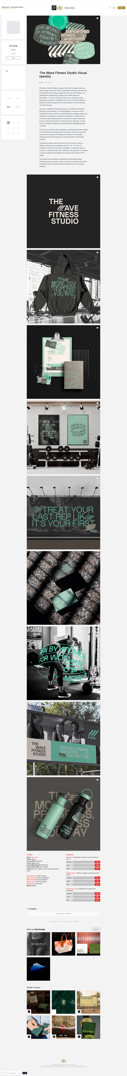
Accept (24, 1073)
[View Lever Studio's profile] (79, 1037)
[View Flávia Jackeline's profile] (29, 1037)
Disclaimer (80, 1065)
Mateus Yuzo (31, 881)
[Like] (97, 18)
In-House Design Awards (57, 1066)
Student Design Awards (81, 1066)
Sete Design (34, 857)
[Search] (110, 8)
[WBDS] (8, 122)
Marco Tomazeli (32, 878)
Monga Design (31, 883)
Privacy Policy (47, 1065)
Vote (97, 862)
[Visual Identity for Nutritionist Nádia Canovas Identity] (88, 944)
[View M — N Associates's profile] (54, 1011)
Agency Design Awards (45, 1066)
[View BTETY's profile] (29, 1011)
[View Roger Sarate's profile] (54, 1037)
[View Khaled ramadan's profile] (79, 1011)
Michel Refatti (31, 879)
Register (121, 8)
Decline (19, 1073)
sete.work (13, 53)
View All (96, 929)
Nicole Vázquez (31, 876)
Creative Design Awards (70, 1066)
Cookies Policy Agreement (58, 1065)
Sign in (114, 8)
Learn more (13, 1073)
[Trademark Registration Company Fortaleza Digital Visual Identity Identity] (38, 969)
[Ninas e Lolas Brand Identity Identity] (63, 944)
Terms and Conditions (70, 1065)
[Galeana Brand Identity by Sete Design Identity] (38, 944)
